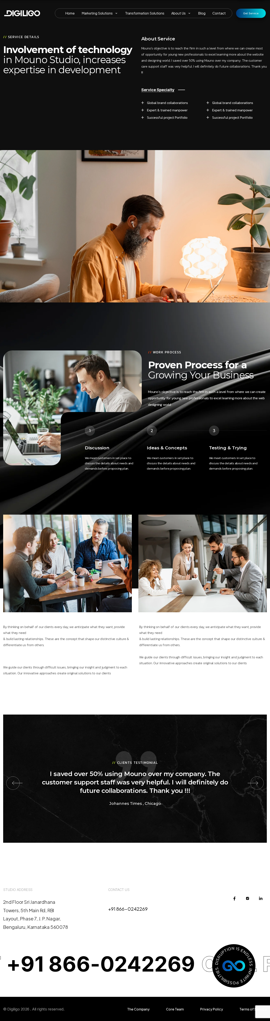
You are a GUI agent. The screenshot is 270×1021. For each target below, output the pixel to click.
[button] (13, 783)
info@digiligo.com (128, 901)
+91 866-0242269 (128, 909)
